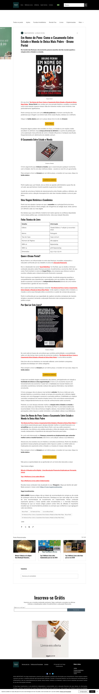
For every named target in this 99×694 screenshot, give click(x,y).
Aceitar (92, 691)
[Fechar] (97, 691)
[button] (62, 333)
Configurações (83, 691)
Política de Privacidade (65, 691)
